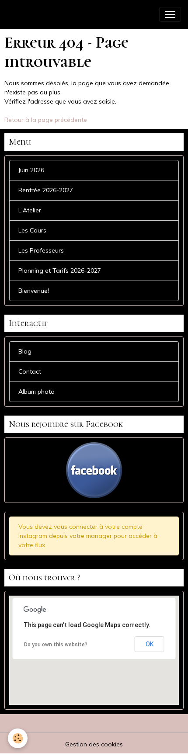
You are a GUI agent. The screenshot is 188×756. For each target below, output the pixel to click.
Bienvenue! (33, 291)
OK (149, 644)
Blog (24, 351)
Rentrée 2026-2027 (45, 190)
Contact (29, 371)
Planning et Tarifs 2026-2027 (59, 270)
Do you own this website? (55, 645)
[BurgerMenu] (170, 14)
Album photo (36, 391)
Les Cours (32, 230)
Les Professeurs (41, 250)
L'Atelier (29, 210)
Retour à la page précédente (45, 120)
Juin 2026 (31, 170)
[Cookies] (18, 738)
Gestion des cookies (94, 744)
